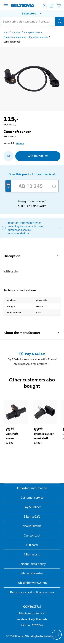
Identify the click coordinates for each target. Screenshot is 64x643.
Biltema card (32, 554)
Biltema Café (32, 516)
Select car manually (32, 206)
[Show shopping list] (51, 5)
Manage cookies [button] (32, 573)
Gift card (32, 545)
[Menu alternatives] (5, 5)
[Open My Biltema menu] (44, 5)
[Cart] (58, 5)
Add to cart (35, 156)
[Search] (59, 21)
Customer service (32, 497)
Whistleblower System (32, 583)
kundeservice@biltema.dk (32, 619)
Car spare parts (32, 32)
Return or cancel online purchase (32, 592)
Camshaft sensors (38, 37)
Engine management (15, 37)
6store (20, 143)
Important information (32, 488)
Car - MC (16, 32)
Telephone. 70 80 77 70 (32, 613)
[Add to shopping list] (9, 156)
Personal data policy (32, 564)
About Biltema (32, 526)
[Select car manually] (58, 228)
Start (6, 32)
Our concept (32, 535)
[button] (32, 13)
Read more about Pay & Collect (30, 364)
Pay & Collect (32, 507)
